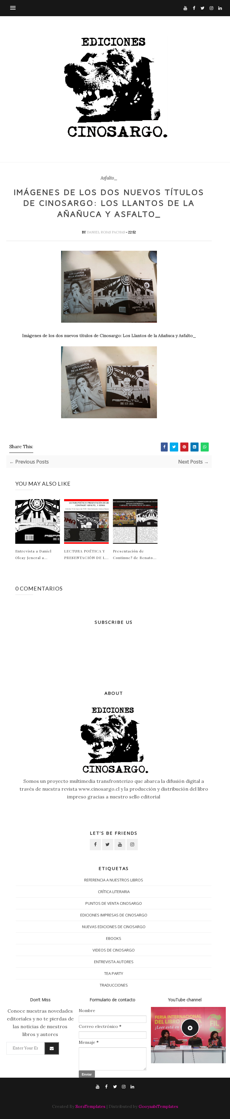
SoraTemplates (90, 1106)
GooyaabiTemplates (158, 1106)
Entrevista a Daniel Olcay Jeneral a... (33, 554)
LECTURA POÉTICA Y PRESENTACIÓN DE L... (86, 554)
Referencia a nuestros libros (113, 880)
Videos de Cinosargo (114, 950)
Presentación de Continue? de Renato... (135, 554)
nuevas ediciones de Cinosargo (114, 926)
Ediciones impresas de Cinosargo (113, 915)
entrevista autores (114, 961)
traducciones (114, 985)
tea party (113, 973)
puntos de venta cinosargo (113, 903)
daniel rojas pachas (106, 232)
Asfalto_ (109, 178)
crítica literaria (114, 891)
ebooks (113, 938)
